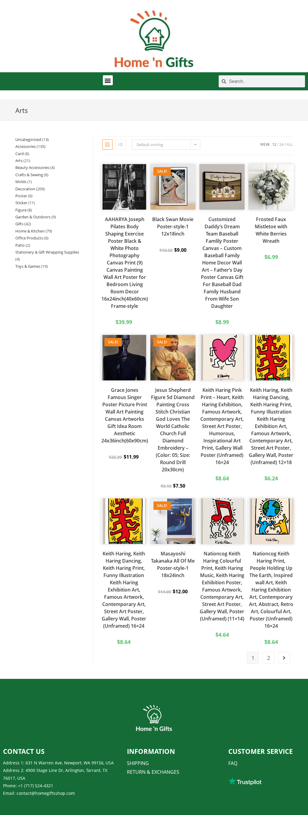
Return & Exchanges (153, 772)
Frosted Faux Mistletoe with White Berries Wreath (271, 230)
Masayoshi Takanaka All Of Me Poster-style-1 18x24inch (173, 564)
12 (274, 144)
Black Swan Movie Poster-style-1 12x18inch (172, 226)
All (290, 144)
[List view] (121, 144)
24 (281, 144)
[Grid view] (107, 144)
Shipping (138, 763)
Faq (232, 763)
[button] (108, 80)
